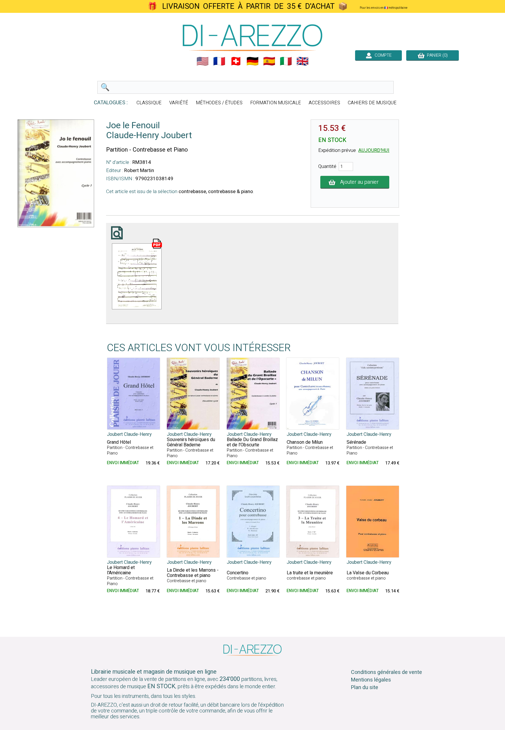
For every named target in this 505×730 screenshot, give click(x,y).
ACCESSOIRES (324, 102)
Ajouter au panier (359, 182)
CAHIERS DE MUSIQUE (372, 102)
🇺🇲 (202, 61)
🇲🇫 (219, 61)
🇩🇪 (252, 61)
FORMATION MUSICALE (275, 102)
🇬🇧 (302, 61)
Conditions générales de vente (386, 672)
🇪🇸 (269, 61)
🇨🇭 (236, 61)
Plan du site (364, 687)
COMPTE (382, 55)
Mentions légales (371, 680)
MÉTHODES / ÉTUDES (219, 102)
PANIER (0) (436, 55)
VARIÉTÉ (178, 102)
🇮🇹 (286, 61)
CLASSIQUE (149, 102)
